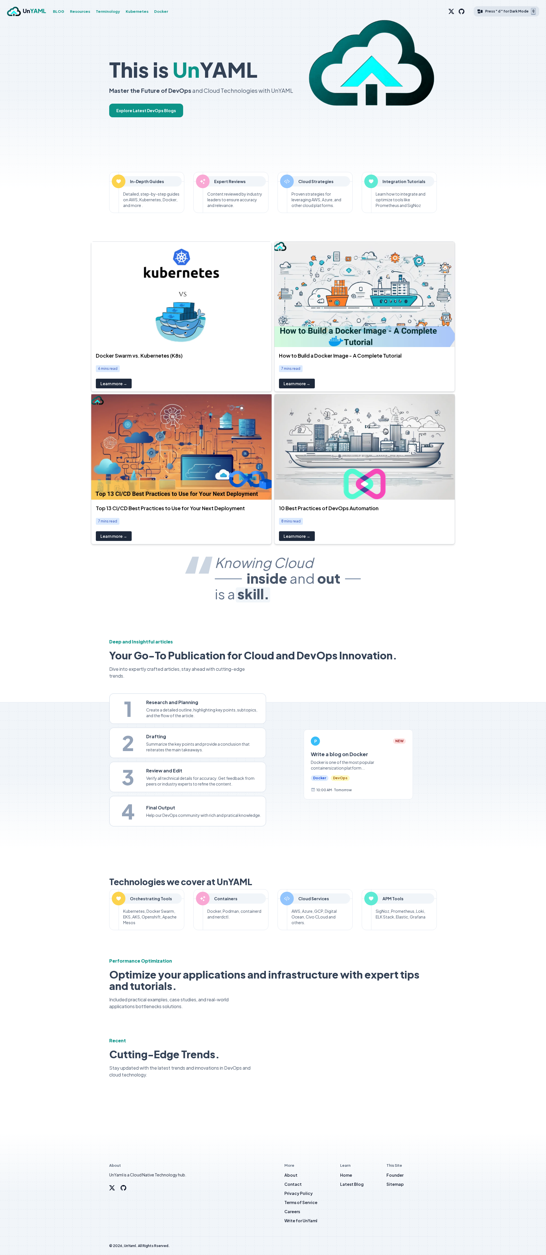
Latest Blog (352, 1184)
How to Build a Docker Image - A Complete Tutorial (340, 355)
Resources (80, 11)
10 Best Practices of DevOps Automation (329, 508)
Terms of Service (300, 1202)
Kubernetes (137, 11)
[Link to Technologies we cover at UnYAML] (100, 881)
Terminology (108, 11)
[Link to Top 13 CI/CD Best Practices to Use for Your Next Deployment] (181, 447)
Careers (292, 1211)
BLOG (58, 11)
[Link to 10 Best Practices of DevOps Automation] (364, 447)
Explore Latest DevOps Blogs (146, 110)
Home (346, 1175)
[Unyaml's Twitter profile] (112, 1188)
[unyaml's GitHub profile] (123, 1188)
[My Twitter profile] (451, 11)
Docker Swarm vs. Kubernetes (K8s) (139, 355)
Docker (161, 11)
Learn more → (113, 383)
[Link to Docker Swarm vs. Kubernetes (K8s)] (181, 294)
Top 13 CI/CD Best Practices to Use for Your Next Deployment (170, 508)
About (290, 1175)
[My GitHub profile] (461, 11)
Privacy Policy (298, 1193)
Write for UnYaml (300, 1220)
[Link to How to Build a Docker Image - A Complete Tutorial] (364, 294)
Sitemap (395, 1184)
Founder (395, 1175)
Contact (293, 1184)
